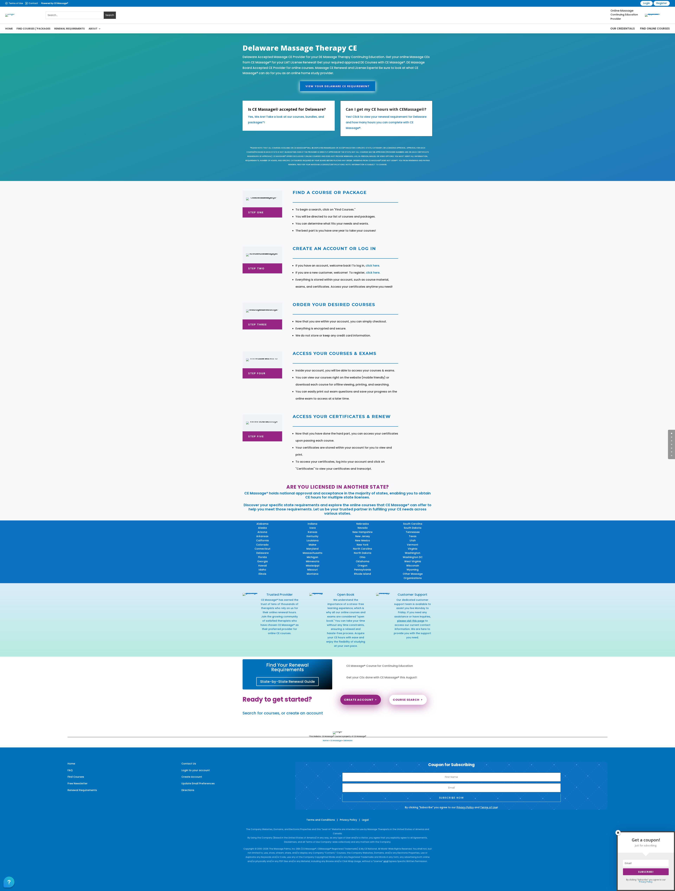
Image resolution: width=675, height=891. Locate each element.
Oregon (362, 565)
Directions (187, 790)
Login (646, 3)
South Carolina (412, 524)
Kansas (312, 532)
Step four (256, 373)
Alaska (262, 528)
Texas (412, 536)
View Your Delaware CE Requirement (338, 86)
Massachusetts (312, 553)
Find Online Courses (655, 28)
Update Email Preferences (198, 783)
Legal (365, 820)
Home (9, 28)
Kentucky (312, 536)
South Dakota (412, 528)
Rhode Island (362, 574)
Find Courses (76, 777)
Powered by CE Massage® (54, 3)
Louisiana (313, 540)
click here (372, 266)
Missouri (312, 569)
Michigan (312, 557)
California (262, 540)
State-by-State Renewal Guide (287, 681)
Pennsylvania (362, 569)
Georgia (262, 561)
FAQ (70, 770)
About (93, 28)
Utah (413, 540)
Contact (33, 3)
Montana (312, 574)
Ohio (362, 557)
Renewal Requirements (69, 28)
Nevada (363, 528)
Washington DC (413, 557)
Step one (256, 212)
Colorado (262, 544)
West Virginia (412, 561)
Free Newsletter (78, 783)
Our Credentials (622, 28)
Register (661, 3)
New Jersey (362, 536)
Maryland (312, 548)
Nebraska (362, 524)
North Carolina (362, 548)
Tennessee (413, 532)
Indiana (312, 524)
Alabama (262, 524)
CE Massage (336, 740)
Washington (412, 553)
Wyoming (413, 569)
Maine (312, 544)
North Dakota (362, 553)
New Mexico (362, 540)
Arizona (262, 532)
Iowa (312, 528)
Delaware (262, 553)
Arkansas (262, 536)
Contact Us (188, 763)
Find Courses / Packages (33, 28)
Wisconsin (412, 565)
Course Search (406, 700)
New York (362, 544)
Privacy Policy (465, 807)
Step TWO (256, 268)
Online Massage (621, 11)
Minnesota (312, 561)
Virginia (412, 548)
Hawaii (262, 565)
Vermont (412, 544)
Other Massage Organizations (413, 576)
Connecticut (262, 548)
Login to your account (195, 770)
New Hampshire (362, 532)
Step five (256, 436)
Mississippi (312, 565)
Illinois (262, 574)
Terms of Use (16, 3)
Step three (257, 324)
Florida (262, 557)
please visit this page (410, 621)
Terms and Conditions (320, 820)
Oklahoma (362, 561)
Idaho (262, 569)
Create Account (359, 700)
